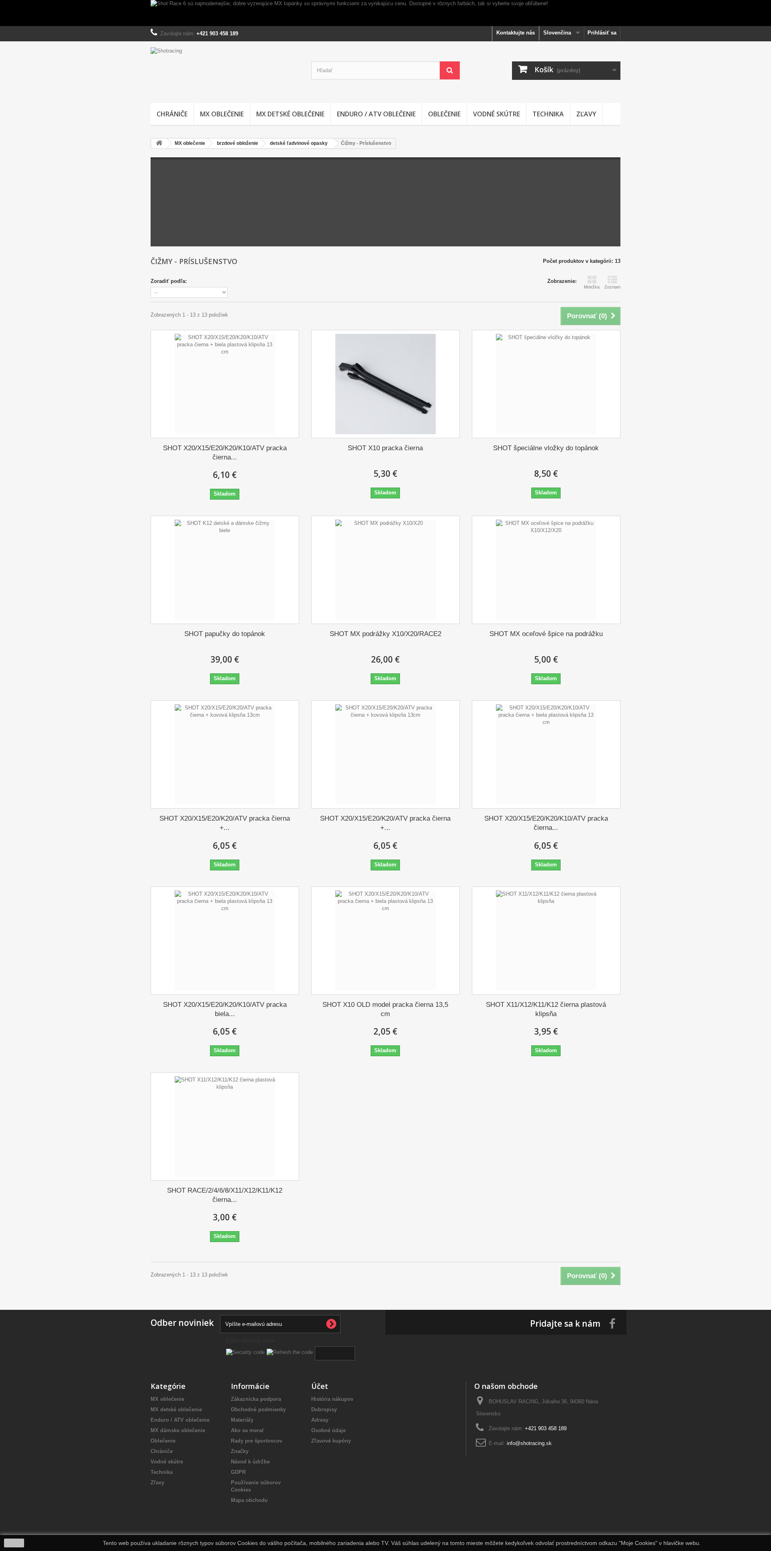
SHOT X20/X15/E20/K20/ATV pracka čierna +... (224, 823)
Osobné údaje (328, 1430)
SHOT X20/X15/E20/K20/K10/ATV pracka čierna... (225, 452)
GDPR (238, 1472)
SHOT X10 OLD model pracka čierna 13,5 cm (385, 1009)
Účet (319, 1386)
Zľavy (586, 114)
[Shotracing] (225, 70)
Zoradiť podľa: (169, 281)
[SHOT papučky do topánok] (225, 570)
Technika (548, 114)
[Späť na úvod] (159, 143)
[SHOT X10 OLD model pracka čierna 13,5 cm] (385, 940)
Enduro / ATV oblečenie (376, 114)
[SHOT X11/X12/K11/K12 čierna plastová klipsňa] (546, 940)
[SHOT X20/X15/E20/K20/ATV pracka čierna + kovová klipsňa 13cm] (225, 754)
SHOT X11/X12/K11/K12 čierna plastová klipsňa (546, 1009)
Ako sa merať (247, 1430)
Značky (240, 1451)
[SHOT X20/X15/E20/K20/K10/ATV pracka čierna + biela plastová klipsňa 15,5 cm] (225, 384)
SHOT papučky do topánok (224, 634)
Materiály (242, 1420)
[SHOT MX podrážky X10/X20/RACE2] (385, 570)
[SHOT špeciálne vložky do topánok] (546, 384)
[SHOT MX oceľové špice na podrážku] (546, 570)
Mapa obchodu (249, 1500)
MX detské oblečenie (290, 114)
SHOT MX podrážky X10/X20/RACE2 (385, 634)
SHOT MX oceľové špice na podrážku (546, 634)
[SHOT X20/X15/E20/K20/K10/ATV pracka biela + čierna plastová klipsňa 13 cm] (225, 940)
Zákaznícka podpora (256, 1399)
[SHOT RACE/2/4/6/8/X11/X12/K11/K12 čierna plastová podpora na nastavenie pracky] (225, 1126)
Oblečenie (444, 114)
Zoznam (612, 287)
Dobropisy (324, 1410)
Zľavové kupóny (331, 1441)
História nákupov (332, 1399)
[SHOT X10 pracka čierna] (385, 384)
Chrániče (172, 114)
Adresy (319, 1420)
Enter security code (250, 1341)
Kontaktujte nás (515, 33)
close (14, 1543)
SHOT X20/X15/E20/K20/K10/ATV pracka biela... (225, 1009)
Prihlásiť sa (601, 33)
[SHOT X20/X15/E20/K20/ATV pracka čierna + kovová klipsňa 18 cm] (385, 754)
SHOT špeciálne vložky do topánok (546, 448)
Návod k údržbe (250, 1462)
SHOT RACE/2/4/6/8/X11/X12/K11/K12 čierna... (224, 1195)
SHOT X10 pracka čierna (385, 448)
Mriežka (592, 287)
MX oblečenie (222, 114)
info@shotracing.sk (529, 1443)
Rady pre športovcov (256, 1441)
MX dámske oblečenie (178, 1430)
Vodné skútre (496, 114)
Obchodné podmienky (258, 1410)
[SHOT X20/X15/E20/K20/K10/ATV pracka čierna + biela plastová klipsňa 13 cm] (546, 754)
